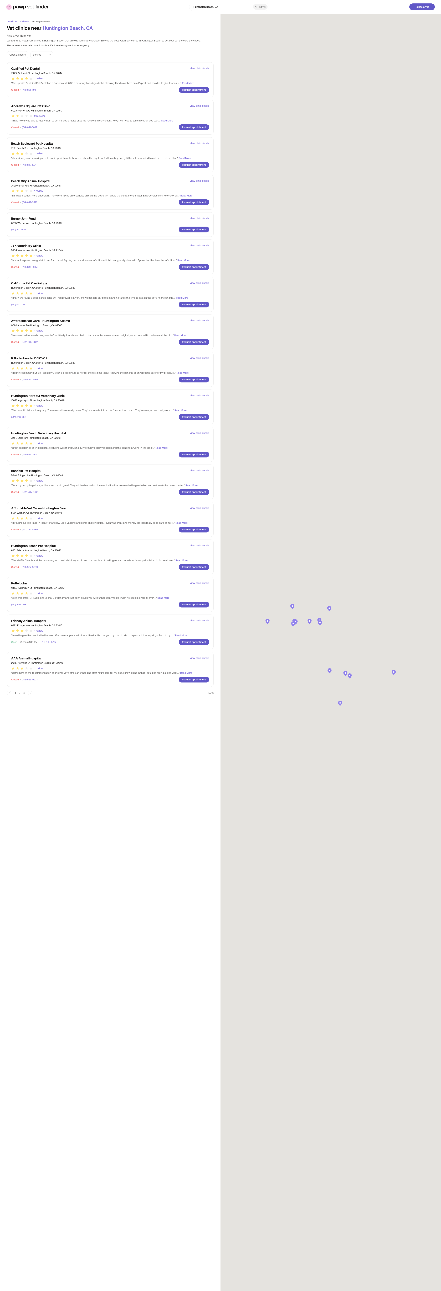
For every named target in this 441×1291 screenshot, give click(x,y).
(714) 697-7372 (18, 304)
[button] (296, 622)
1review (38, 78)
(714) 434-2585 (29, 379)
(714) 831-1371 (28, 89)
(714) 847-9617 (18, 229)
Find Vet (261, 7)
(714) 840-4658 (29, 267)
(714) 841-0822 (28, 127)
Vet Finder (12, 21)
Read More (188, 83)
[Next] (30, 693)
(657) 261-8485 (29, 529)
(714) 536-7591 (28, 454)
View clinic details (199, 68)
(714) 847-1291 (28, 164)
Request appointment (194, 89)
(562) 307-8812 (29, 342)
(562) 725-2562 (29, 492)
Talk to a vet (422, 7)
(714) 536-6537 (29, 679)
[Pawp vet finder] (27, 6)
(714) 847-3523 (28, 202)
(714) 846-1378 (18, 417)
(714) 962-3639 (29, 567)
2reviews (39, 116)
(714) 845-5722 (47, 642)
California (24, 21)
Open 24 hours (17, 54)
